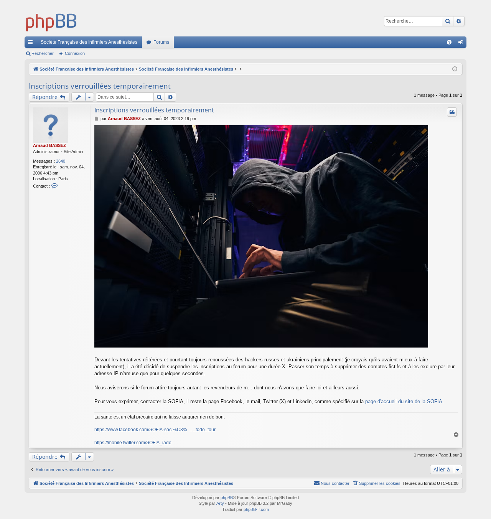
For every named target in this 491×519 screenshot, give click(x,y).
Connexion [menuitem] (462, 44)
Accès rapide (32, 44)
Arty (220, 503)
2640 (60, 161)
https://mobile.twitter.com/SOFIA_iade (132, 442)
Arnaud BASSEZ (49, 145)
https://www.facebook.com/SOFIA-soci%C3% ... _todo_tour (155, 429)
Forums (161, 42)
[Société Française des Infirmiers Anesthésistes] (51, 21)
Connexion (75, 53)
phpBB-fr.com (256, 509)
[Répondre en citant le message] (452, 112)
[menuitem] (449, 42)
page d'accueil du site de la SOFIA (403, 401)
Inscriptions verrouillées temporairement (100, 86)
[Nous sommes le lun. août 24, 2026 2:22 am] (454, 69)
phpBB (227, 497)
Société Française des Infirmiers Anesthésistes (89, 42)
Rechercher (42, 53)
